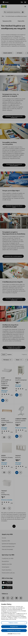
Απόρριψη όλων (14, 626)
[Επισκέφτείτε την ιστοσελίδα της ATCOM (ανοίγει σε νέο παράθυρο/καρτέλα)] (14, 633)
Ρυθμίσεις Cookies (13, 622)
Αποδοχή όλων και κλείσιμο (14, 630)
